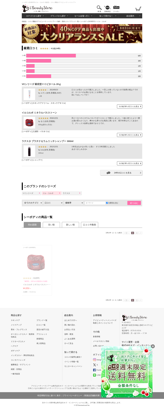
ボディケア (15, 351)
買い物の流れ (69, 325)
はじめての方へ (70, 320)
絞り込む (134, 203)
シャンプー (37, 160)
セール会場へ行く (82, 16)
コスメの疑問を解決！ (73, 357)
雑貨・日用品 (16, 369)
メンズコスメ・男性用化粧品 (22, 355)
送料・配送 (68, 334)
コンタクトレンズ (18, 360)
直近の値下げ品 (43, 330)
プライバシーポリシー (72, 395)
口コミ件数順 (89, 225)
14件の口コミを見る (122, 173)
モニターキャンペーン (73, 366)
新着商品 (107, 11)
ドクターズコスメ (18, 341)
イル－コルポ (48, 193)
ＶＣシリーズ (27, 193)
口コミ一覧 (41, 325)
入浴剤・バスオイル (41, 131)
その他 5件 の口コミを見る (129, 106)
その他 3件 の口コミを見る (129, 163)
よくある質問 (69, 339)
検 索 (99, 11)
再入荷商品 (41, 343)
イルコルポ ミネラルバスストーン (39, 112)
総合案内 (130, 16)
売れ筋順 (32, 225)
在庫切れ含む (113, 203)
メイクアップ (16, 325)
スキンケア (15, 320)
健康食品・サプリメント (21, 365)
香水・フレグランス (19, 330)
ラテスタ (66, 193)
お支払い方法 (69, 330)
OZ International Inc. (83, 405)
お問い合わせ (98, 346)
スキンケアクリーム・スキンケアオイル (49, 103)
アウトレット (42, 334)
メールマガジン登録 (101, 341)
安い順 (51, 225)
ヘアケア (14, 346)
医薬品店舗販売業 (92, 395)
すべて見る (68, 343)
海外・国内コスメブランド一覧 (68, 21)
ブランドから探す (58, 16)
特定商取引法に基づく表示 (48, 395)
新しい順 (70, 225)
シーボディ (26, 103)
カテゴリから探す (34, 16)
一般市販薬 (15, 374)
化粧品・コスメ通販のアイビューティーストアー (39, 21)
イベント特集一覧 (71, 362)
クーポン (116, 11)
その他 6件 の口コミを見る (129, 135)
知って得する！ (106, 16)
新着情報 (96, 337)
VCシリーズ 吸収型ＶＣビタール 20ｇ (41, 84)
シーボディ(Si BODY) (87, 21)
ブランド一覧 (42, 320)
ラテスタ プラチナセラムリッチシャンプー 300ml (47, 141)
